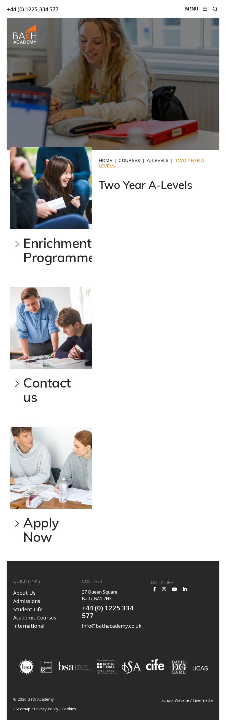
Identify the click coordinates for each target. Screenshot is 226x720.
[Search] (215, 8)
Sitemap (23, 708)
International (28, 625)
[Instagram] (164, 589)
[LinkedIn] (185, 589)
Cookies (69, 708)
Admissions (26, 601)
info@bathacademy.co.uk (111, 625)
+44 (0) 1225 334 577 (32, 9)
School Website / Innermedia (187, 700)
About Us (24, 592)
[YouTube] (174, 589)
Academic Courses (34, 617)
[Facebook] (154, 589)
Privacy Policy (46, 708)
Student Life (27, 609)
